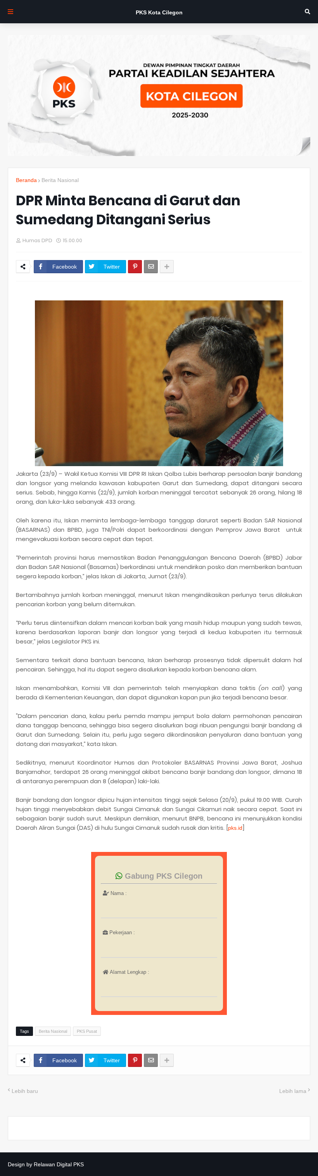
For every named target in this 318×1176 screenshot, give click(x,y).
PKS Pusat (87, 1031)
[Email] (151, 266)
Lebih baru (25, 1091)
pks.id (235, 828)
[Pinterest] (135, 266)
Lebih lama (292, 1091)
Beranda (26, 180)
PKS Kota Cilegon (159, 12)
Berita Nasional (60, 180)
